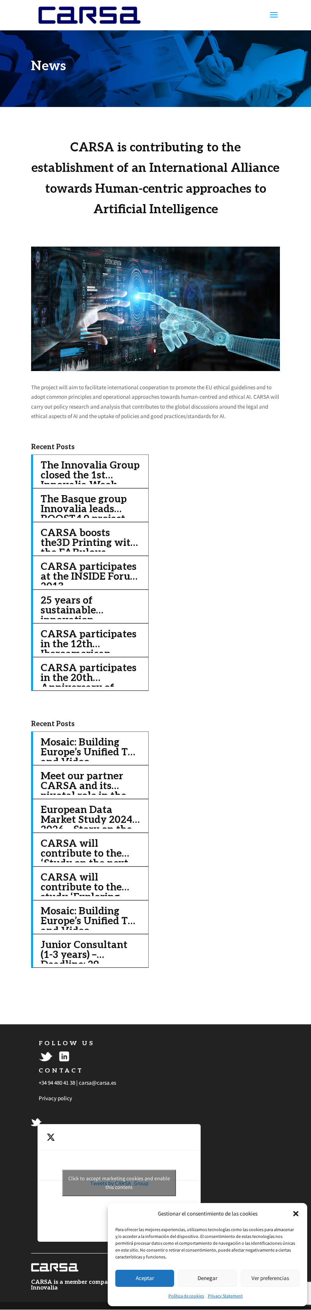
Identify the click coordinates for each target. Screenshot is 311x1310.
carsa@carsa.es (97, 1082)
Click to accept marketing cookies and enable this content (119, 1182)
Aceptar (145, 1278)
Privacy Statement (225, 1296)
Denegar (207, 1278)
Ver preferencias (270, 1278)
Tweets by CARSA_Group (119, 1182)
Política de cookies (186, 1296)
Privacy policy (55, 1098)
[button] (296, 1213)
